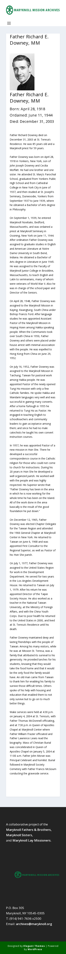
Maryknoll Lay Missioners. (31, 840)
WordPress (35, 949)
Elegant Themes (34, 946)
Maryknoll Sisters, (19, 835)
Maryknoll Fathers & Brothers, (29, 830)
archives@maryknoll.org (34, 924)
